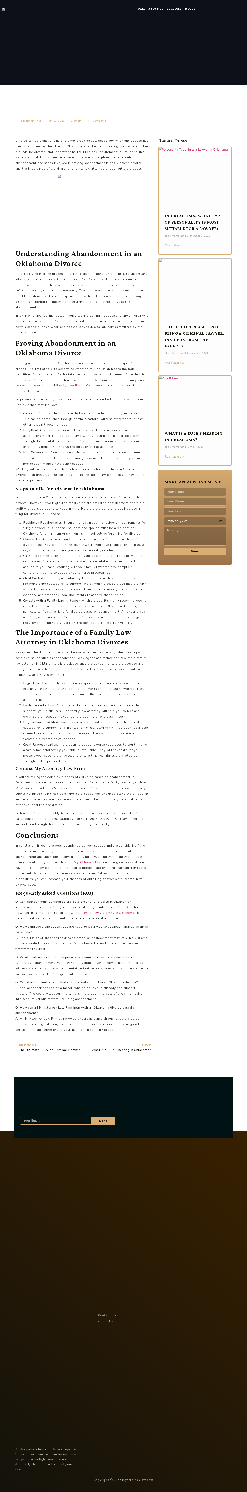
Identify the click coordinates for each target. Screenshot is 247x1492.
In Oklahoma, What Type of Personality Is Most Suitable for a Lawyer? (194, 222)
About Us (156, 8)
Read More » (174, 245)
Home (140, 8)
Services (174, 8)
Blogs (190, 8)
